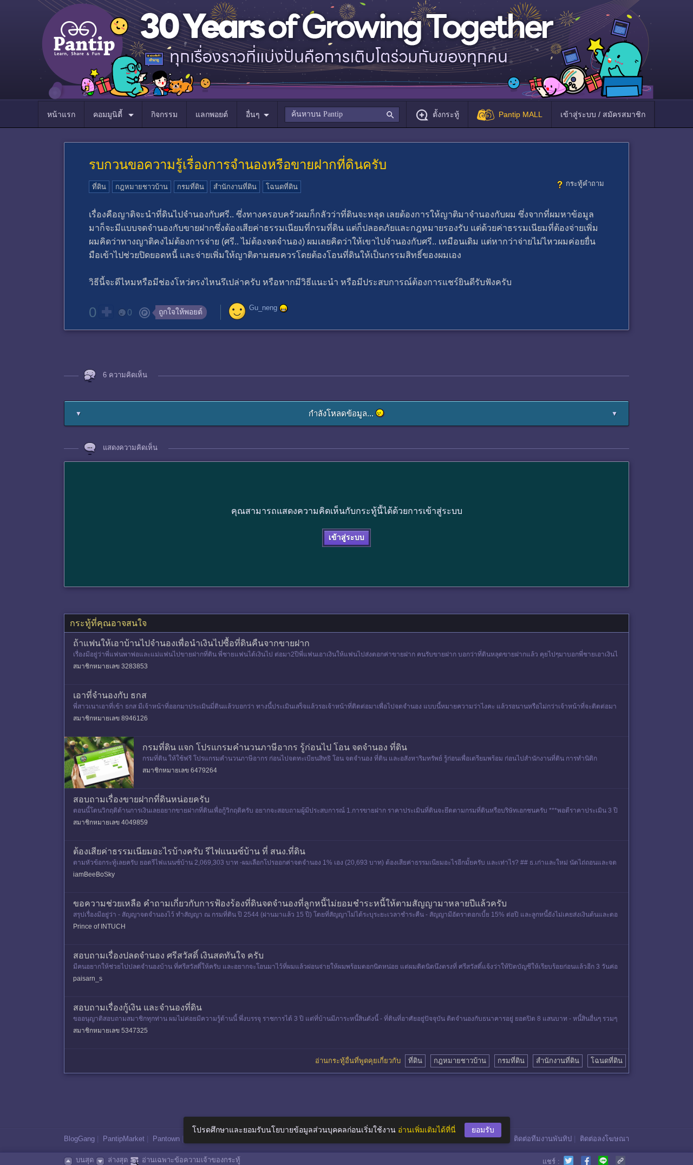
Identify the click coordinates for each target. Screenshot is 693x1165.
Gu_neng (263, 308)
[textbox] (342, 114)
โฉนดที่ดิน (282, 187)
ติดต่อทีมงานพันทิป (543, 1139)
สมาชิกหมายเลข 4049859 (110, 822)
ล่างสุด (118, 1160)
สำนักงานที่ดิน (235, 187)
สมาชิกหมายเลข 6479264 (179, 770)
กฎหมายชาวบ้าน (141, 187)
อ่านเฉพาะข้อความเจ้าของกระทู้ (191, 1160)
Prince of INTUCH (99, 926)
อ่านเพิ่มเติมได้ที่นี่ (427, 1129)
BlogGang (79, 1139)
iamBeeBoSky (94, 874)
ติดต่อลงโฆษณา (604, 1139)
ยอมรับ (483, 1129)
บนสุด (85, 1160)
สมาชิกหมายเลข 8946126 (110, 718)
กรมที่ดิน (190, 187)
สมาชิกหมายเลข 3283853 (110, 666)
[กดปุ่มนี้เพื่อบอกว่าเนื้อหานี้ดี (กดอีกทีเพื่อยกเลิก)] (106, 312)
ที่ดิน (99, 187)
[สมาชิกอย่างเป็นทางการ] (283, 308)
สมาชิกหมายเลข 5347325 (110, 1030)
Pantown (166, 1139)
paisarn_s (87, 978)
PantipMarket (124, 1139)
